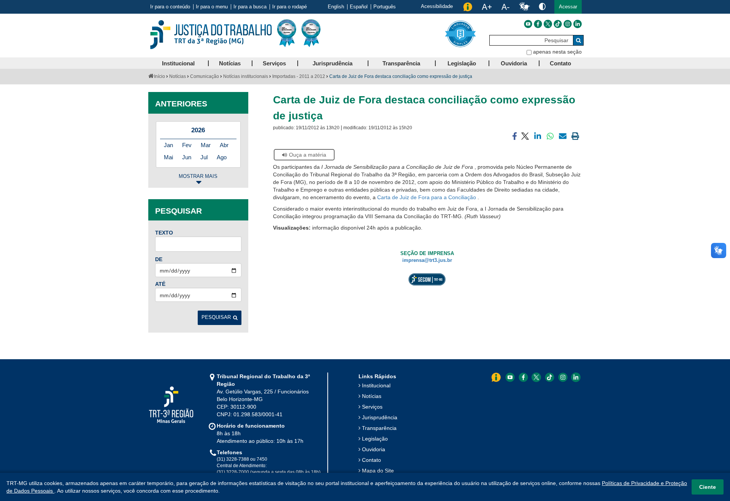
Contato (371, 460)
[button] (568, 7)
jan (168, 145)
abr (224, 145)
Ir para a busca (250, 7)
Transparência (379, 428)
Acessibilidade (437, 6)
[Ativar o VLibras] (524, 7)
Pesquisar (216, 317)
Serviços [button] (274, 63)
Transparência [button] (401, 63)
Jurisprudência (379, 417)
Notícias (177, 76)
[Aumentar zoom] (486, 7)
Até (160, 284)
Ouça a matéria (307, 155)
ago (222, 157)
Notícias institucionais (245, 76)
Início (159, 76)
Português (384, 7)
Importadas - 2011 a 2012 (298, 76)
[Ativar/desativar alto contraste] (542, 6)
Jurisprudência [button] (332, 63)
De (158, 259)
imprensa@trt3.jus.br (427, 260)
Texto (164, 233)
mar (206, 145)
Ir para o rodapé (289, 7)
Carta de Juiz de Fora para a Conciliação (427, 197)
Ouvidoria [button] (514, 63)
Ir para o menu (212, 7)
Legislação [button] (462, 63)
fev (187, 145)
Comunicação (204, 76)
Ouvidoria (373, 449)
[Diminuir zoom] (505, 7)
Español (359, 7)
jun (186, 157)
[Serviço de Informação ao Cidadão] (467, 7)
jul (204, 157)
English (336, 7)
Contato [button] (560, 63)
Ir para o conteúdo (170, 7)
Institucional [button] (178, 63)
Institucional (376, 385)
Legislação (375, 439)
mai (168, 157)
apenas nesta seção (557, 52)
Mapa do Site (378, 471)
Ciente (707, 487)
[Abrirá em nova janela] (528, 24)
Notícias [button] (230, 63)
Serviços (372, 407)
